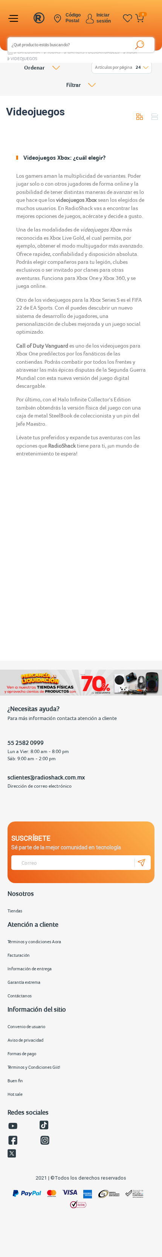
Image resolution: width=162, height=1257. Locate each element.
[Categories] (14, 18)
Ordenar (34, 67)
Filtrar (73, 85)
